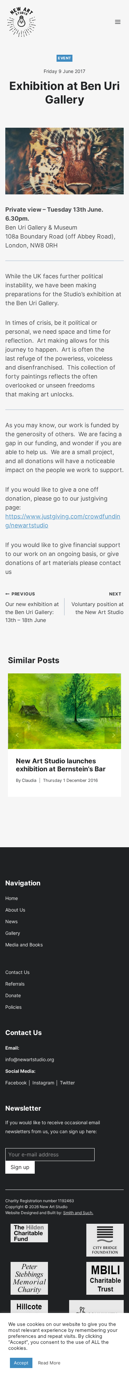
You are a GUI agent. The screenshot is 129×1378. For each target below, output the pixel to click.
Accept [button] (21, 1362)
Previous (16, 735)
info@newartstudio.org (29, 1059)
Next (113, 735)
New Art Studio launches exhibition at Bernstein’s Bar (61, 765)
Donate (13, 995)
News (11, 921)
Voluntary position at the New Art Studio (97, 603)
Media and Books (24, 944)
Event (64, 58)
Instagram (43, 1082)
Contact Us (17, 972)
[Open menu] (117, 22)
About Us (15, 910)
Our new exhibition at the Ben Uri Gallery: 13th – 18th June (32, 607)
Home (11, 898)
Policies (13, 1007)
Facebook (16, 1082)
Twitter (67, 1082)
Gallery (12, 933)
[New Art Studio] (21, 22)
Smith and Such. (78, 1212)
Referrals (14, 984)
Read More (49, 1362)
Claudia (29, 780)
